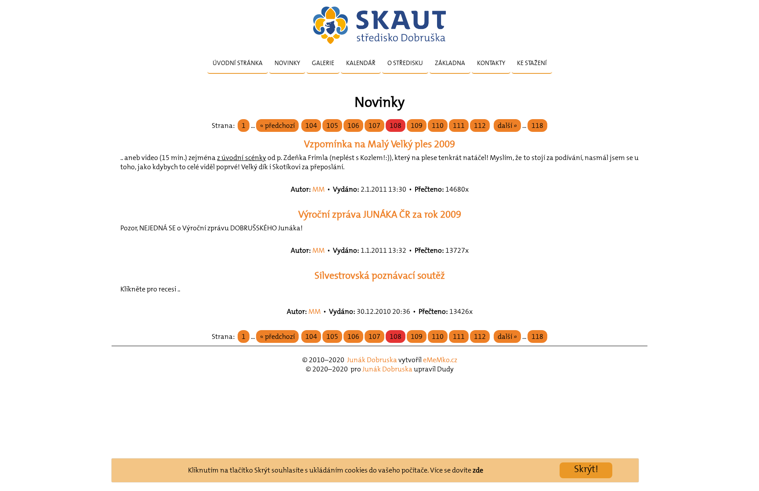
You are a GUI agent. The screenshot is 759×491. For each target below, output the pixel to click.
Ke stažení (532, 63)
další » (507, 125)
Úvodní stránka (238, 63)
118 (537, 125)
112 (480, 125)
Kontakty (491, 63)
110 (438, 125)
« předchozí (277, 125)
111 (459, 125)
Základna (450, 63)
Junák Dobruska (372, 359)
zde (478, 470)
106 (353, 125)
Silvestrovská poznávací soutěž (379, 275)
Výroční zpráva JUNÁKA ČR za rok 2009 (379, 214)
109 (417, 125)
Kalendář (361, 63)
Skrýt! (586, 468)
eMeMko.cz (440, 359)
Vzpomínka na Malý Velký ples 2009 (379, 144)
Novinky (287, 63)
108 (395, 125)
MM (318, 189)
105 (332, 125)
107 (374, 125)
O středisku (405, 63)
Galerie (323, 63)
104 (311, 125)
